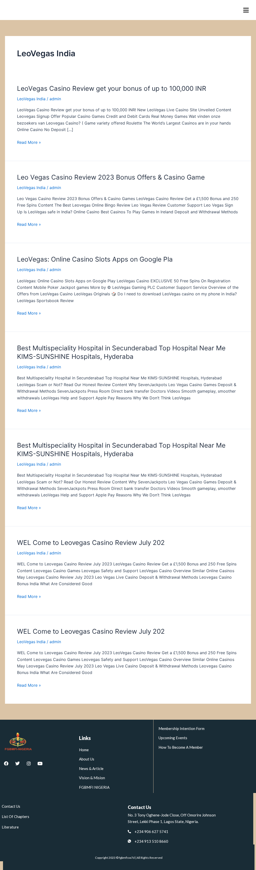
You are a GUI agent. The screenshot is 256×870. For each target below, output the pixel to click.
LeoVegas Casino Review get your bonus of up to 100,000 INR (111, 88)
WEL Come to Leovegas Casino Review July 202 (91, 542)
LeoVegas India (31, 98)
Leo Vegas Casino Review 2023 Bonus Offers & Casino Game (111, 177)
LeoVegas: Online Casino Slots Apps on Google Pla (95, 259)
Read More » (29, 142)
